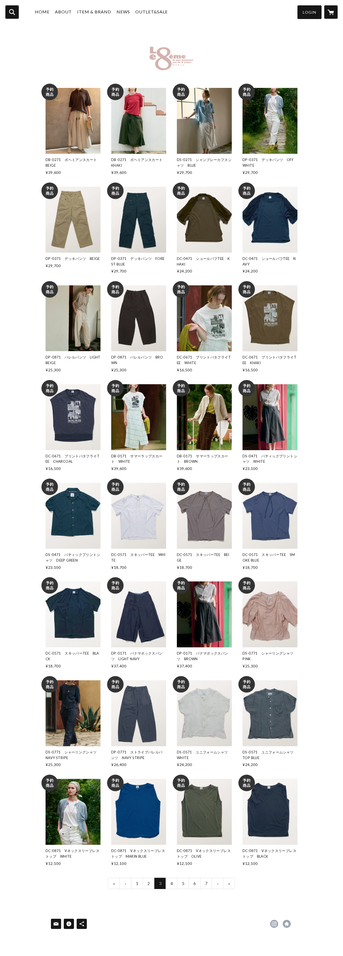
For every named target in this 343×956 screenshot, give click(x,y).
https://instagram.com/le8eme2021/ (274, 924)
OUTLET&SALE (151, 11)
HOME (42, 11)
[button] (309, 12)
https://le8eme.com (287, 924)
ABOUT (63, 11)
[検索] (12, 12)
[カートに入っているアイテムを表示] (331, 12)
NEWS (123, 11)
